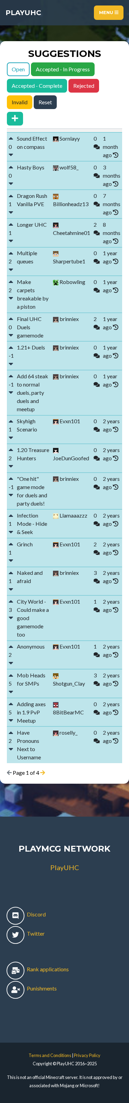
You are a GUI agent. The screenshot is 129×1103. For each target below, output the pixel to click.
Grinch (25, 544)
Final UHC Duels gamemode (30, 327)
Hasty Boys (30, 167)
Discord (36, 914)
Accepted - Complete (37, 85)
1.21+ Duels (31, 347)
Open (18, 69)
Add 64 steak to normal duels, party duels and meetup (32, 392)
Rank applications (47, 969)
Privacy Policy (87, 1055)
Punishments (41, 988)
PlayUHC (23, 13)
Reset (45, 102)
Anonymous (31, 646)
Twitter (35, 933)
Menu (107, 12)
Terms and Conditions (50, 1055)
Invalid (20, 102)
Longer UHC (32, 224)
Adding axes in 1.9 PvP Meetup (31, 712)
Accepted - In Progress (63, 69)
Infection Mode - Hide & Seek (32, 523)
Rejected (83, 85)
